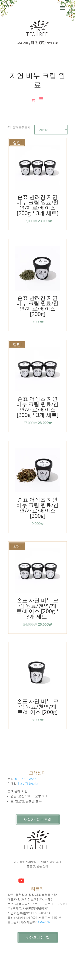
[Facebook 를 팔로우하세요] (11, 878)
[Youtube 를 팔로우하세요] (21, 880)
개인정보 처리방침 (25, 862)
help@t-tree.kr (28, 783)
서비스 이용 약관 (51, 862)
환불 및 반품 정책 (37, 866)
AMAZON (44, 922)
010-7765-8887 (25, 779)
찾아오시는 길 (37, 937)
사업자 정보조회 (37, 819)
